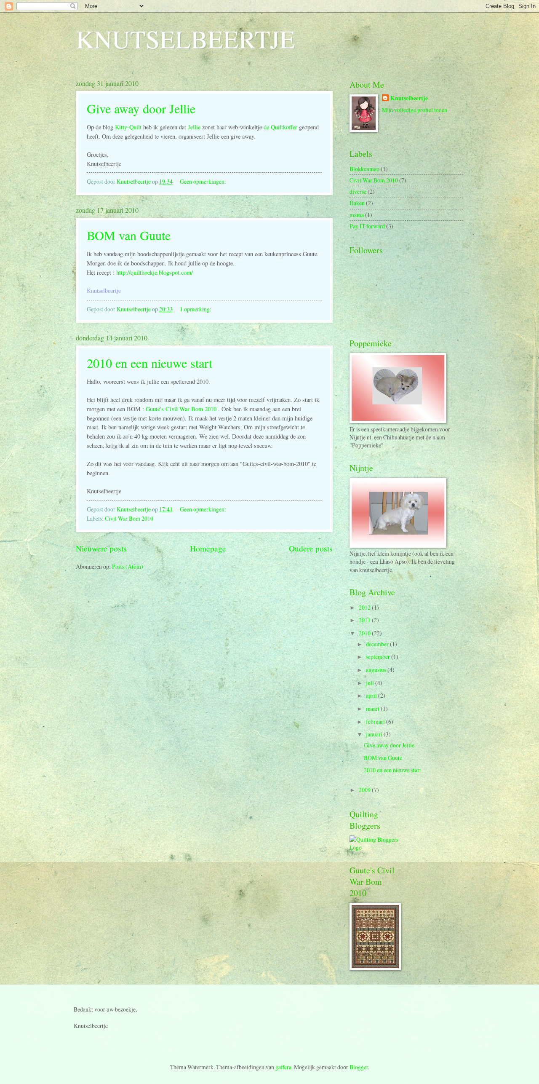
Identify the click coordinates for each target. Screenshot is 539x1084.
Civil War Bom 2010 (129, 518)
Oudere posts (311, 548)
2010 (365, 633)
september (378, 657)
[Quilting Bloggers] (375, 847)
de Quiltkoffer (280, 127)
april (372, 695)
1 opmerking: (196, 309)
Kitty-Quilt (128, 127)
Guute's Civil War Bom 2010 (181, 409)
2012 (365, 607)
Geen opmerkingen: (203, 181)
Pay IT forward (367, 226)
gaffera (283, 1067)
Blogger (359, 1067)
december (378, 644)
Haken (357, 203)
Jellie (194, 127)
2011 (365, 620)
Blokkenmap (364, 169)
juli (370, 683)
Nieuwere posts (101, 548)
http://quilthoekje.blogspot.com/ (154, 272)
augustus (376, 670)
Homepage (208, 548)
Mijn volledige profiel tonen (414, 110)
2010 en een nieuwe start (149, 362)
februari (376, 721)
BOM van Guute (129, 235)
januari (375, 734)
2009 (365, 790)
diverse (358, 191)
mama (357, 215)
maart (373, 708)
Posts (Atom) (127, 566)
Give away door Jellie (141, 108)
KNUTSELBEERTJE (185, 39)
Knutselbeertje (409, 98)
